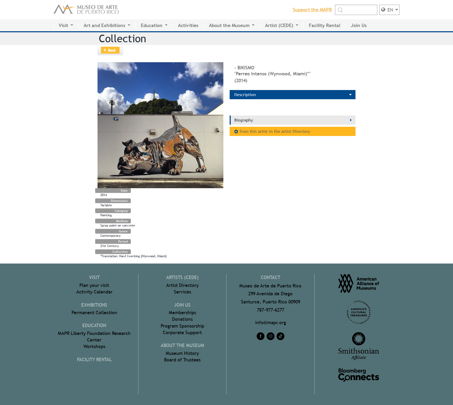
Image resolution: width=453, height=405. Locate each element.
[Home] (86, 9)
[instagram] (270, 336)
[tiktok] (280, 336)
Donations (182, 319)
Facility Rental (324, 25)
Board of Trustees (182, 359)
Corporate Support (182, 332)
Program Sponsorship (182, 326)
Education (152, 25)
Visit (63, 25)
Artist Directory (182, 285)
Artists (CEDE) (182, 277)
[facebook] (261, 336)
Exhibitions (94, 305)
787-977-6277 (270, 310)
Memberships (182, 312)
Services (182, 291)
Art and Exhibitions (104, 25)
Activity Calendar (94, 291)
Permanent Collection (94, 312)
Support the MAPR (312, 9)
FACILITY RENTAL (94, 359)
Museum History (182, 353)
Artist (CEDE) (279, 25)
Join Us (359, 25)
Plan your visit (94, 285)
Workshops (94, 346)
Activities (188, 25)
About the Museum (229, 25)
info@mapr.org (270, 322)
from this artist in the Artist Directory (275, 131)
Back (112, 50)
